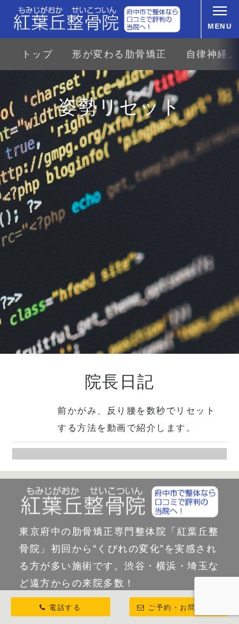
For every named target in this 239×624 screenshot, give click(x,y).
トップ (38, 53)
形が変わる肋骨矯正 (119, 53)
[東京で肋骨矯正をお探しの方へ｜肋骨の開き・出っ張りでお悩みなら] (97, 19)
